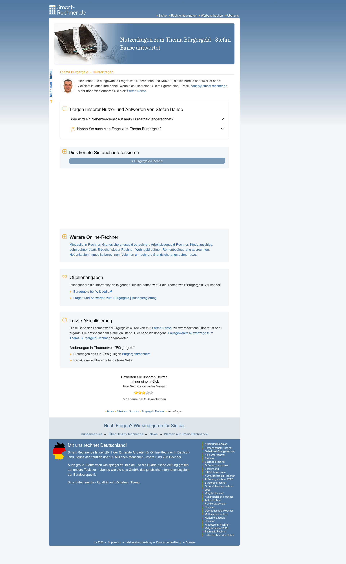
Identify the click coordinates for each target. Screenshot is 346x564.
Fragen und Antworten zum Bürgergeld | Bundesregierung (115, 297)
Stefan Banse (137, 91)
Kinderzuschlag (201, 244)
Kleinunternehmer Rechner (215, 456)
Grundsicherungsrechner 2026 (175, 254)
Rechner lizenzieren (184, 15)
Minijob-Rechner (214, 493)
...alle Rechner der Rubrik (219, 535)
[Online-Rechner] (68, 13)
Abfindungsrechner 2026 (219, 479)
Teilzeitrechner (213, 500)
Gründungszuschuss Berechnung (216, 466)
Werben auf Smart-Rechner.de (186, 434)
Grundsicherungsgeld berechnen (125, 244)
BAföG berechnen (215, 472)
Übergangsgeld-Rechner (219, 510)
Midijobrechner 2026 (216, 528)
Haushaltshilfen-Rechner (219, 496)
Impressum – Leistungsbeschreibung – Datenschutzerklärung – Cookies (151, 542)
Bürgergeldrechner (215, 482)
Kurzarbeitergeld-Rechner (220, 475)
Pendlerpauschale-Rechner (215, 505)
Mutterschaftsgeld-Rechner (215, 519)
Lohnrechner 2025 (83, 249)
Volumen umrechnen (136, 254)
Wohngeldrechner (148, 249)
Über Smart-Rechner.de (126, 434)
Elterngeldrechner (215, 461)
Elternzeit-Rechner (215, 531)
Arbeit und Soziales (128, 411)
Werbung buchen (212, 15)
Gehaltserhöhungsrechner (220, 451)
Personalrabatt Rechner (218, 447)
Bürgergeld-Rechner (148, 161)
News (154, 434)
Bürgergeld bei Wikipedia (91, 291)
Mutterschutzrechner (216, 514)
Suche (162, 15)
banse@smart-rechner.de (208, 85)
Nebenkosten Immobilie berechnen (95, 254)
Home (110, 411)
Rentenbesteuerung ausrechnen (186, 249)
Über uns (233, 15)
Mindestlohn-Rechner (85, 244)
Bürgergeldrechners (136, 353)
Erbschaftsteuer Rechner (116, 249)
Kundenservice (92, 434)
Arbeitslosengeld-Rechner (169, 244)
